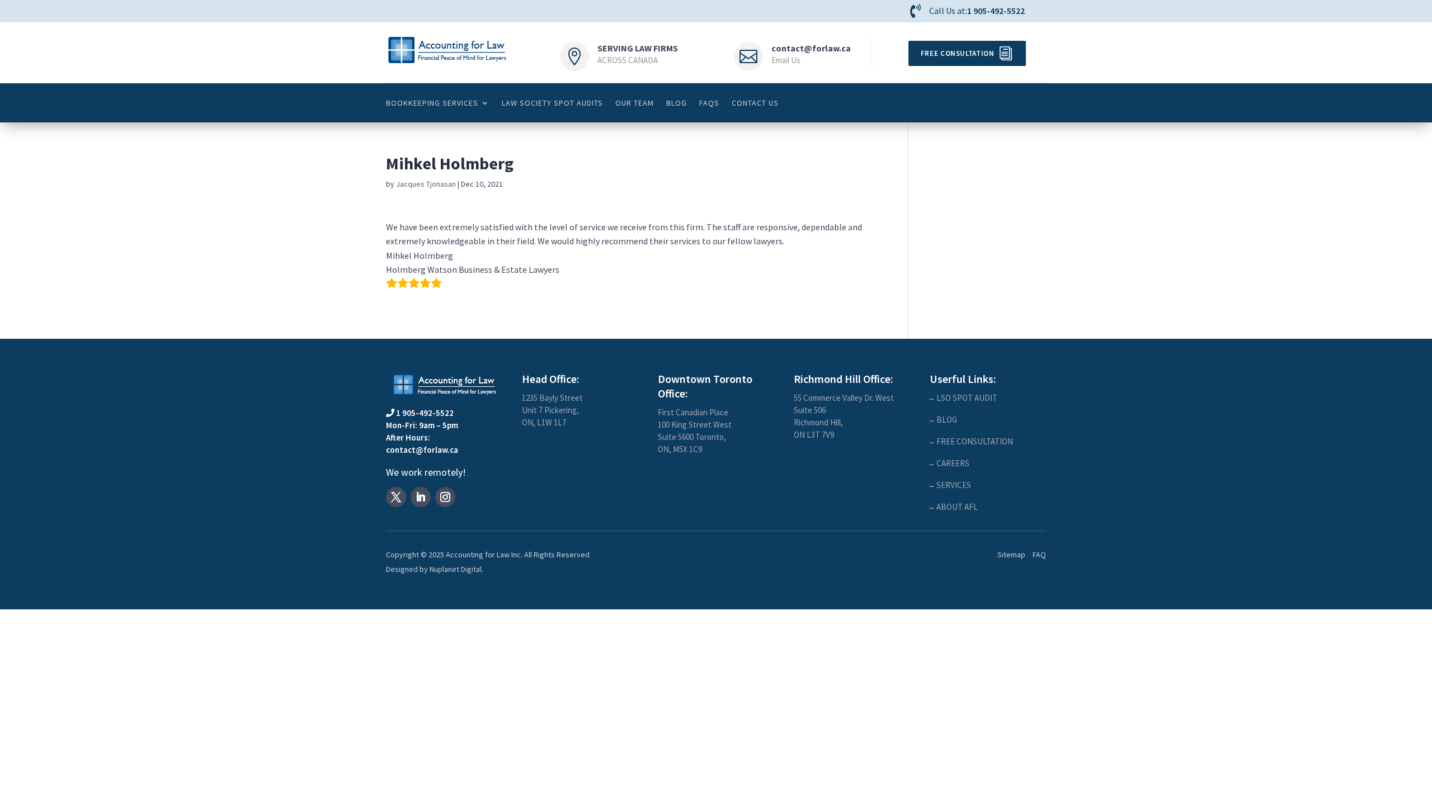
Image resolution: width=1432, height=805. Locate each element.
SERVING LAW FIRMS (637, 48)
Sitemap (1011, 555)
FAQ (1039, 555)
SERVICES (953, 485)
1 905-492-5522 (996, 10)
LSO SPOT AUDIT (966, 397)
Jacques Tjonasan (426, 184)
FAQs (709, 103)
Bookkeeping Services (432, 103)
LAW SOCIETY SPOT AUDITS (552, 103)
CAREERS (952, 463)
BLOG (676, 103)
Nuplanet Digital (456, 569)
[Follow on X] (396, 497)
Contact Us (755, 103)
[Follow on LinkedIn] (421, 497)
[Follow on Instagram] (445, 497)
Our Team (634, 103)
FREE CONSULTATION (974, 441)
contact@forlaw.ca (811, 48)
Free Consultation (958, 53)
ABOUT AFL (957, 506)
